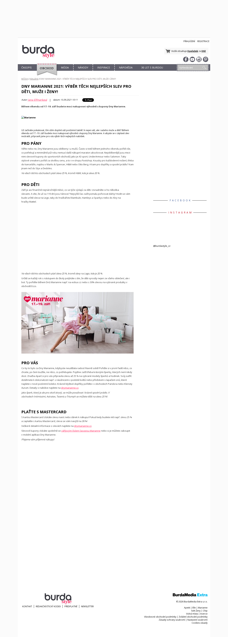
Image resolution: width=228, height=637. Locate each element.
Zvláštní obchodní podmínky (193, 616)
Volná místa (192, 613)
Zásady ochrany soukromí (172, 619)
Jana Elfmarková (37, 100)
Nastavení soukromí (197, 619)
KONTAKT (27, 606)
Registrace (203, 41)
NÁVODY (83, 67)
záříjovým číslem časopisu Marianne (80, 430)
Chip (205, 610)
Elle (194, 607)
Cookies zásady (200, 622)
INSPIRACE (103, 67)
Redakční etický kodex (48, 606)
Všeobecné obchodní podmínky (160, 616)
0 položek (192, 51)
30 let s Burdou (152, 67)
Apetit (187, 607)
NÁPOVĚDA (126, 67)
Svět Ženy (196, 610)
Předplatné (70, 606)
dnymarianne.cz (70, 387)
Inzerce (204, 613)
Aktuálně (34, 78)
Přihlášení (189, 41)
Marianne (203, 607)
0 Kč (203, 51)
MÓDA (65, 67)
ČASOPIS (26, 67)
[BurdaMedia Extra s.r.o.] (190, 595)
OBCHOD (46, 72)
